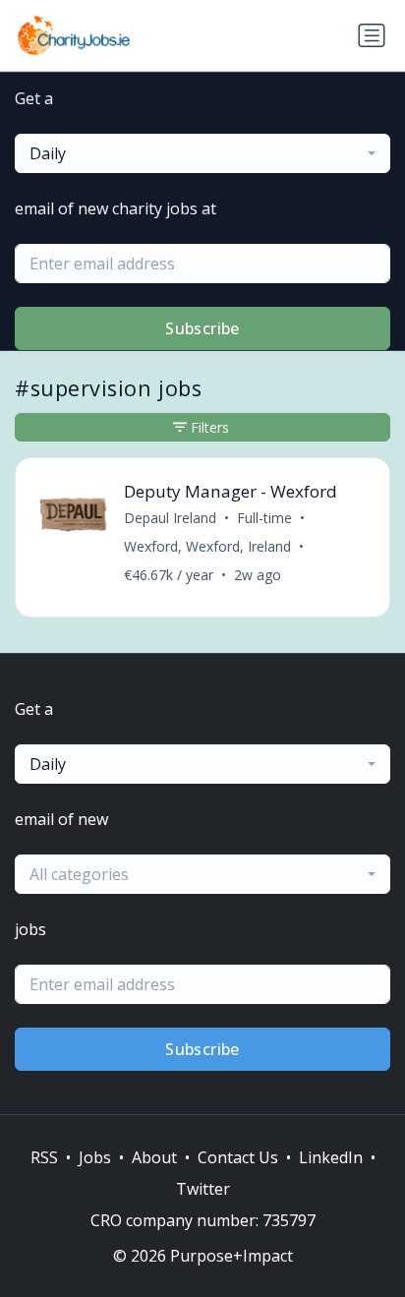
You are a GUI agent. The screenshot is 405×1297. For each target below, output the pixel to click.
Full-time (264, 517)
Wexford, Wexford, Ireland (207, 546)
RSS (44, 1157)
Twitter (203, 1189)
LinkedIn (331, 1157)
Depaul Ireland (170, 517)
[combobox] (202, 153)
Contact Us (238, 1157)
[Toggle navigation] (371, 35)
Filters (210, 427)
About (154, 1157)
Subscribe (202, 328)
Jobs (95, 1157)
